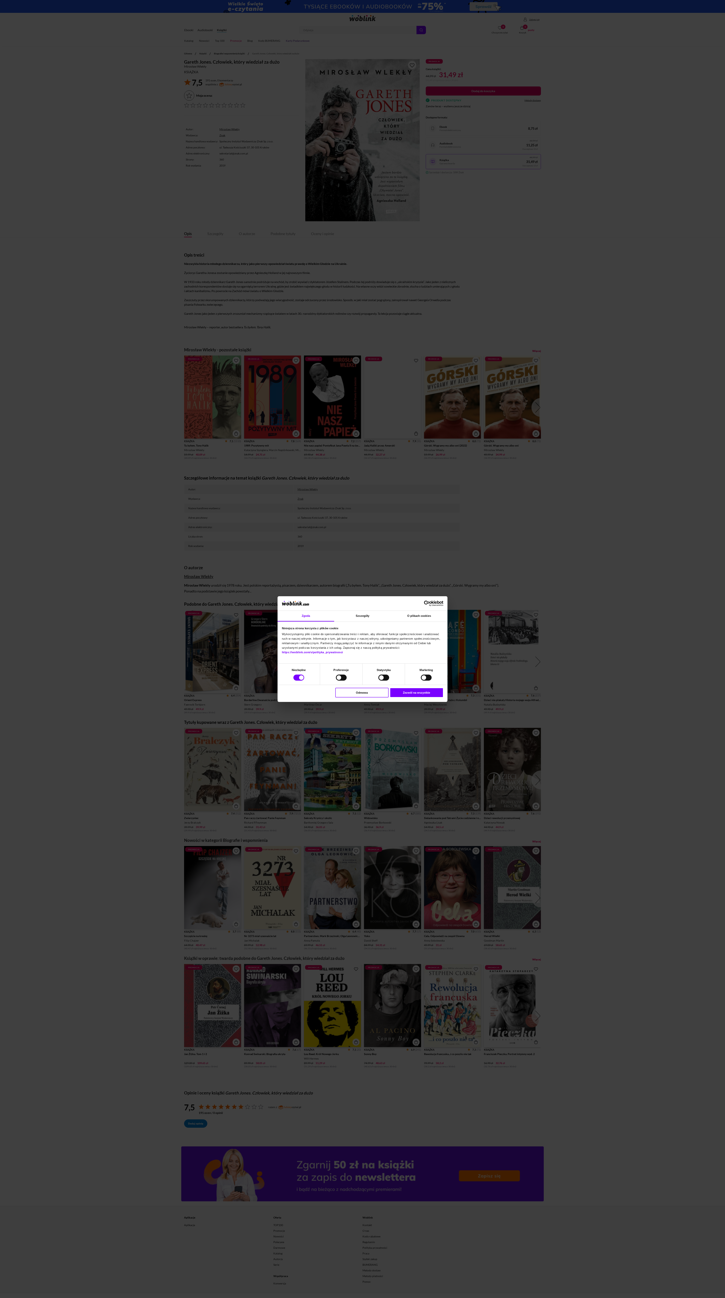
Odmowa (362, 692)
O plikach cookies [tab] (419, 615)
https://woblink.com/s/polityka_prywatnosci (312, 652)
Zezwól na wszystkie (416, 692)
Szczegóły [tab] (362, 615)
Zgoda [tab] (306, 615)
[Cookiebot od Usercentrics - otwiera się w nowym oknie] (426, 603)
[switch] (341, 678)
